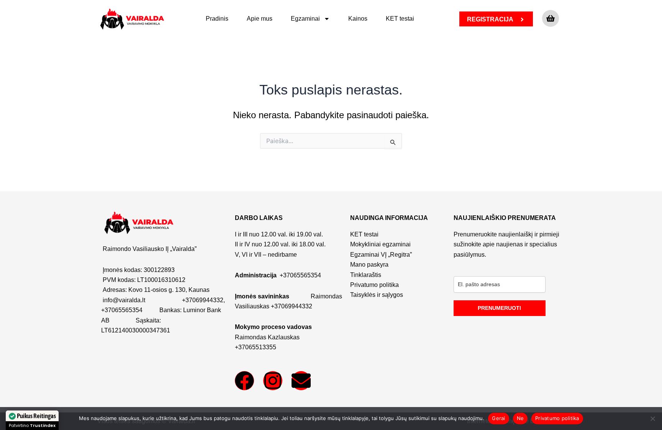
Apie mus (259, 18)
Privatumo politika (557, 418)
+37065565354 (122, 310)
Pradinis (217, 18)
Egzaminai (305, 18)
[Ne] (652, 418)
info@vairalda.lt (124, 300)
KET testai (400, 18)
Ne (520, 418)
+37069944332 (202, 300)
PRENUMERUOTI (499, 308)
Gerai (498, 418)
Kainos (357, 18)
